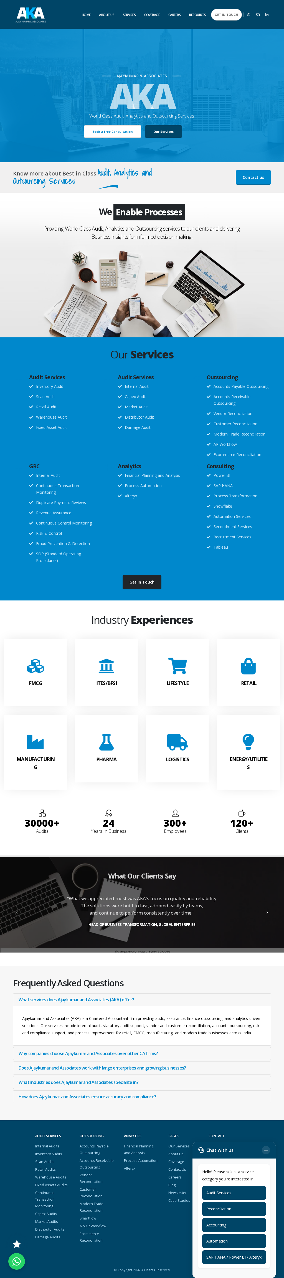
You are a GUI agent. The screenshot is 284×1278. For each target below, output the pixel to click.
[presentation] (17, 911)
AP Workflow (225, 444)
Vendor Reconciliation (233, 413)
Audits (42, 831)
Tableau (221, 547)
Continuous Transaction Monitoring (45, 1199)
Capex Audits (46, 1213)
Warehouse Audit (51, 417)
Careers (174, 14)
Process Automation (143, 485)
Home (86, 14)
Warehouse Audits (50, 1177)
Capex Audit (135, 396)
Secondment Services (233, 526)
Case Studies (179, 1200)
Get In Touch (142, 582)
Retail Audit (46, 406)
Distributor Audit (139, 417)
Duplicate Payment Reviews (61, 502)
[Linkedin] (267, 15)
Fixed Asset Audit (51, 427)
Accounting (216, 1225)
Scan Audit (45, 396)
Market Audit (136, 406)
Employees (175, 831)
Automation (217, 1241)
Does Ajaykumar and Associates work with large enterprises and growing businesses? (102, 1068)
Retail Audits (45, 1169)
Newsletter (177, 1192)
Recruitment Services (232, 536)
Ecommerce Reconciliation (237, 454)
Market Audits (46, 1221)
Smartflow (88, 1218)
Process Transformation (235, 495)
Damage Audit (138, 427)
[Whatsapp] (248, 15)
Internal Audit (137, 386)
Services (129, 14)
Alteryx (131, 495)
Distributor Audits (49, 1229)
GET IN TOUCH (226, 14)
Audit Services (218, 1192)
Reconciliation (218, 1208)
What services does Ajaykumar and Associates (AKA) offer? (76, 1000)
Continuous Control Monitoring (64, 523)
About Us (106, 14)
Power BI (222, 475)
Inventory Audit (49, 386)
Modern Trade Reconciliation (239, 434)
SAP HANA (223, 485)
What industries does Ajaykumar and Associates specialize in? (78, 1082)
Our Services (179, 1146)
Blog (172, 1185)
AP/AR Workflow (93, 1226)
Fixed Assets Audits (51, 1185)
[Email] (258, 15)
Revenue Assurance (53, 512)
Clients (241, 831)
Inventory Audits (48, 1154)
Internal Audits (47, 1146)
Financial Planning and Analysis (152, 475)
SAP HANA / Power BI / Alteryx (234, 1257)
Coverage (152, 14)
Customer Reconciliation (235, 423)
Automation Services (232, 516)
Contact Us (177, 1169)
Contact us (253, 177)
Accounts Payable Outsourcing (241, 386)
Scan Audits (45, 1161)
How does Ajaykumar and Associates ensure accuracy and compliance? (87, 1097)
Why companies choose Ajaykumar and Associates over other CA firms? (88, 1053)
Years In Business (108, 831)
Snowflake (223, 506)
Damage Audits (47, 1237)
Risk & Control (49, 533)
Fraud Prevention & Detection (63, 543)
